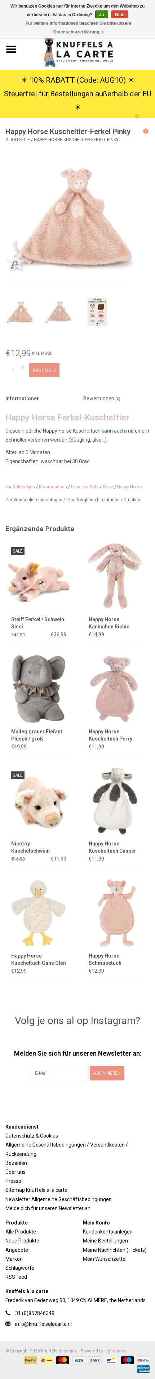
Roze (108, 486)
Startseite (17, 139)
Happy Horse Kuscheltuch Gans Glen (38, 959)
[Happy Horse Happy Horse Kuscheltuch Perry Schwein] (116, 689)
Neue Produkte (22, 1241)
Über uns (15, 1172)
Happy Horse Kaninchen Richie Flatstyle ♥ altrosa (110, 623)
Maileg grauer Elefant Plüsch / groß (36, 735)
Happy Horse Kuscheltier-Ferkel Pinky (76, 139)
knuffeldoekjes (20, 486)
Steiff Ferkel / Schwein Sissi (37, 623)
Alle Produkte (20, 1232)
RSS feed (16, 1277)
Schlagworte (19, 1268)
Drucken (132, 499)
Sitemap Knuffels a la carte (36, 1190)
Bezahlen (16, 1163)
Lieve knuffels (85, 486)
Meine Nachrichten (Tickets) (115, 1250)
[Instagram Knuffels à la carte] (115, 1095)
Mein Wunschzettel (105, 1259)
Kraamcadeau (53, 486)
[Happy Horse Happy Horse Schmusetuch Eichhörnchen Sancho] (116, 913)
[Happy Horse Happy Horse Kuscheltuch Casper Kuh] (116, 801)
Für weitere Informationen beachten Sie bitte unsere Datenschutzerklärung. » (79, 27)
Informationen (22, 398)
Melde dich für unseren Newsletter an (47, 1208)
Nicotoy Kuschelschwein (30, 847)
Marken (14, 1259)
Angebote (16, 1250)
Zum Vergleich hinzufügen (93, 499)
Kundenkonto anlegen (108, 1232)
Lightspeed (116, 1350)
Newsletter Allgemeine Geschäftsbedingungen (58, 1199)
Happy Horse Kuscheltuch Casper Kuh (112, 847)
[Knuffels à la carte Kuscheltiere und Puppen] (88, 49)
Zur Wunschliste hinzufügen (34, 499)
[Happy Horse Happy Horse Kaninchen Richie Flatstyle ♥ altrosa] (116, 577)
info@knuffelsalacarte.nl (43, 1324)
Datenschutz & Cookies (31, 1136)
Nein (119, 14)
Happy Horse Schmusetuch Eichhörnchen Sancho (115, 960)
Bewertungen (101, 398)
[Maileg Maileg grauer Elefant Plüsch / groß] (38, 689)
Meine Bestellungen (105, 1241)
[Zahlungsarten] (30, 1359)
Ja (101, 14)
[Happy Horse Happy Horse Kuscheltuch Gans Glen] (38, 913)
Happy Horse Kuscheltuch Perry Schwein (110, 735)
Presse (13, 1181)
